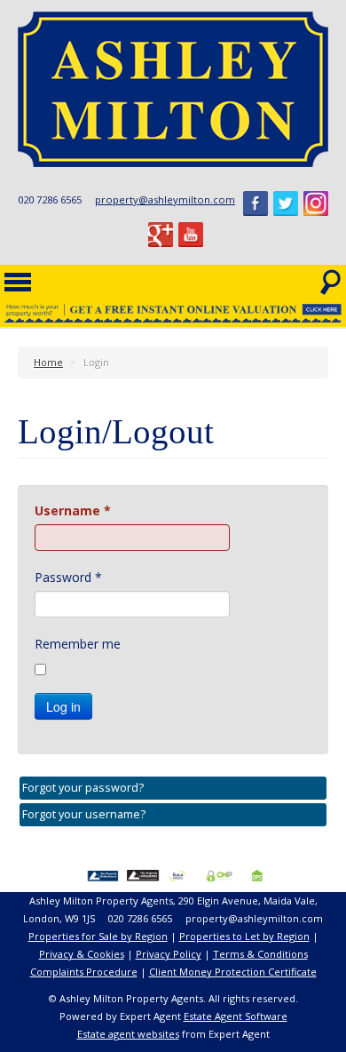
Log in (63, 706)
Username (73, 510)
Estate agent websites (128, 1033)
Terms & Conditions (260, 953)
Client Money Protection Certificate (233, 971)
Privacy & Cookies (81, 953)
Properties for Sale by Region (98, 936)
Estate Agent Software (235, 1016)
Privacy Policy (168, 953)
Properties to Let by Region (244, 936)
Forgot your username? (83, 814)
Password (68, 577)
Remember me (78, 643)
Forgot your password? (83, 787)
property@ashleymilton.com (165, 199)
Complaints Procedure (84, 971)
